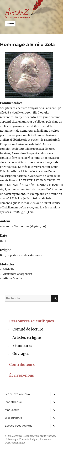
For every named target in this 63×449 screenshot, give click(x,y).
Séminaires (22, 345)
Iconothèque (13, 401)
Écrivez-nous (21, 375)
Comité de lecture (27, 329)
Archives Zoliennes (23, 436)
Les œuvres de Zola (17, 394)
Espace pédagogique (18, 425)
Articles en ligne (26, 337)
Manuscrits (12, 409)
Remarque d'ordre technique (22, 439)
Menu (10, 23)
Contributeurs (22, 364)
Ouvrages (20, 353)
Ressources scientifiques (31, 321)
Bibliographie (13, 417)
